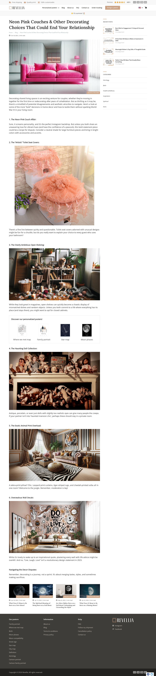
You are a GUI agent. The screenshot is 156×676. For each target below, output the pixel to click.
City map (12, 649)
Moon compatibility (16, 638)
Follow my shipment (85, 627)
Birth (104, 85)
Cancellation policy (85, 631)
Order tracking (97, 8)
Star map (12, 645)
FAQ (77, 8)
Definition (12, 652)
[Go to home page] (17, 8)
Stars (104, 107)
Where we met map (16, 627)
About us (70, 8)
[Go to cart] (145, 8)
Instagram (118, 626)
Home (11, 32)
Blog (63, 8)
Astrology (106, 80)
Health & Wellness (93, 92)
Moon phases (14, 635)
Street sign (13, 642)
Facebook (118, 629)
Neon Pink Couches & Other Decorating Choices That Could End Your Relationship (44, 32)
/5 (118, 2)
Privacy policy (49, 635)
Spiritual (105, 101)
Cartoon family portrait (17, 663)
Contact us (85, 8)
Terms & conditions (51, 631)
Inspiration (106, 96)
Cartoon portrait (15, 659)
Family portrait (14, 624)
